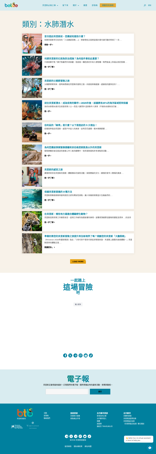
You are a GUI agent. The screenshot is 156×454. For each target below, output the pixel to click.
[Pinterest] (75, 355)
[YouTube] (86, 355)
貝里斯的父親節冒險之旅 (57, 80)
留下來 (65, 5)
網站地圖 (88, 446)
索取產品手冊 (75, 418)
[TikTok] (91, 355)
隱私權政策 (78, 446)
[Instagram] (81, 355)
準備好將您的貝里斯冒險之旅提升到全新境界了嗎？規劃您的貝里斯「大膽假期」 (85, 236)
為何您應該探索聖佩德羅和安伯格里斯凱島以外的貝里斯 (73, 147)
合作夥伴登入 (101, 418)
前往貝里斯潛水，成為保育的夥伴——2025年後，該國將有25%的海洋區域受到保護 (86, 103)
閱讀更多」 (49, 247)
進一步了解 (49, 67)
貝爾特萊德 (127, 416)
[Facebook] (65, 355)
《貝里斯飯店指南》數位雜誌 (133, 424)
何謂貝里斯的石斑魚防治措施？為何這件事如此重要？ (71, 58)
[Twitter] (70, 355)
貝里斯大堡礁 (75, 416)
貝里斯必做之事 (50, 5)
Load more (78, 261)
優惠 (85, 5)
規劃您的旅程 (108, 5)
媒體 (98, 421)
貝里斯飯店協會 (129, 421)
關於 (76, 5)
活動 (45, 413)
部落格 (95, 5)
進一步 (47, 111)
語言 (149, 5)
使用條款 (68, 446)
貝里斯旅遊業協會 (129, 418)
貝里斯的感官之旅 (53, 169)
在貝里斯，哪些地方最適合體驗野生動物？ (66, 214)
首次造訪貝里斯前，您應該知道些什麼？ (65, 36)
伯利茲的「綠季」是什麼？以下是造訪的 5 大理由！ (70, 125)
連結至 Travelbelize (105, 426)
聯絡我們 (47, 418)
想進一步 (48, 44)
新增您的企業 (101, 416)
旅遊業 (99, 424)
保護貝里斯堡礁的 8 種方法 (58, 191)
